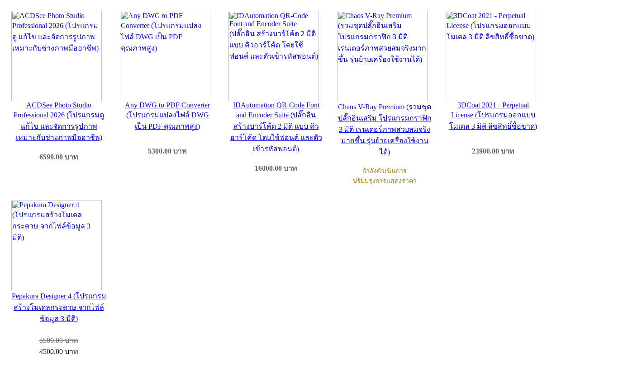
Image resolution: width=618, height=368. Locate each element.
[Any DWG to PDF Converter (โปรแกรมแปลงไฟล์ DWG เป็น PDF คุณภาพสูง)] (167, 56)
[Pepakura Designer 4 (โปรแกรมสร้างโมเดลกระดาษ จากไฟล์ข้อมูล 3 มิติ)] (58, 245)
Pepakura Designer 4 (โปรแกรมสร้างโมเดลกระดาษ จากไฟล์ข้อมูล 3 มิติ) (59, 307)
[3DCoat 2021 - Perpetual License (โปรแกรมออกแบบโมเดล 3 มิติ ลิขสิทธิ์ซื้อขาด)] (493, 56)
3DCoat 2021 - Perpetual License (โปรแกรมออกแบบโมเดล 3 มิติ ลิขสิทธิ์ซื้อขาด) (493, 115)
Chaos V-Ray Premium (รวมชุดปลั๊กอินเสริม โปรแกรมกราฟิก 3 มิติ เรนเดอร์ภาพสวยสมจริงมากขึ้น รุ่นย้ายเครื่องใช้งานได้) (385, 129)
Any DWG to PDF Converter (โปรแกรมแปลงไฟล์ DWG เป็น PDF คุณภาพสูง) (167, 115)
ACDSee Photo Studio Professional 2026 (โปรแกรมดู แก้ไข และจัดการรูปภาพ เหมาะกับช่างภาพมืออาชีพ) (59, 121)
